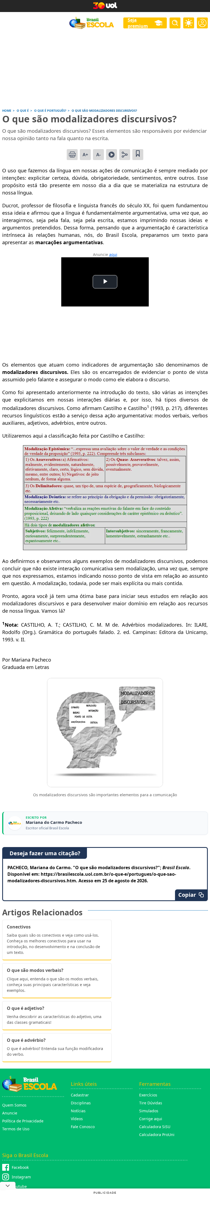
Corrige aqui (150, 1118)
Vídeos (77, 1118)
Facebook (20, 1167)
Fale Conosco (83, 1126)
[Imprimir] (72, 154)
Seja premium (138, 22)
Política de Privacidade (22, 1120)
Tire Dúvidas (150, 1102)
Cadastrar (80, 1095)
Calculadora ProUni (156, 1134)
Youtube (19, 1186)
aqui (113, 254)
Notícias (78, 1110)
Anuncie (9, 1113)
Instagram (21, 1176)
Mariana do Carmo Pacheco (54, 822)
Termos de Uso (15, 1128)
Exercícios (148, 1095)
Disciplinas (81, 1102)
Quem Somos (14, 1105)
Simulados (148, 1110)
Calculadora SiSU (154, 1126)
